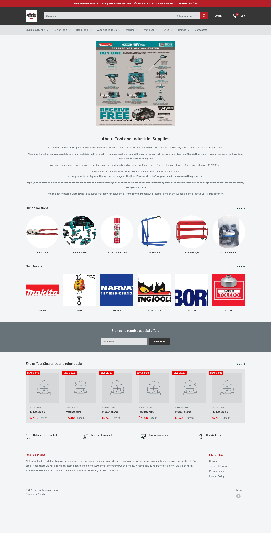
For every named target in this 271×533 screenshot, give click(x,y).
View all (241, 208)
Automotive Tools (107, 29)
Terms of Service (218, 465)
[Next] (245, 290)
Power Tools (60, 29)
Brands (182, 29)
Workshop (149, 29)
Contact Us (201, 29)
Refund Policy (216, 476)
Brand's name (36, 407)
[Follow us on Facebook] (238, 496)
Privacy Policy (216, 470)
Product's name (37, 411)
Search (213, 460)
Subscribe (159, 341)
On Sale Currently (35, 29)
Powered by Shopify (35, 494)
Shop (166, 29)
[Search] (204, 15)
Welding (130, 29)
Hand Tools (82, 29)
